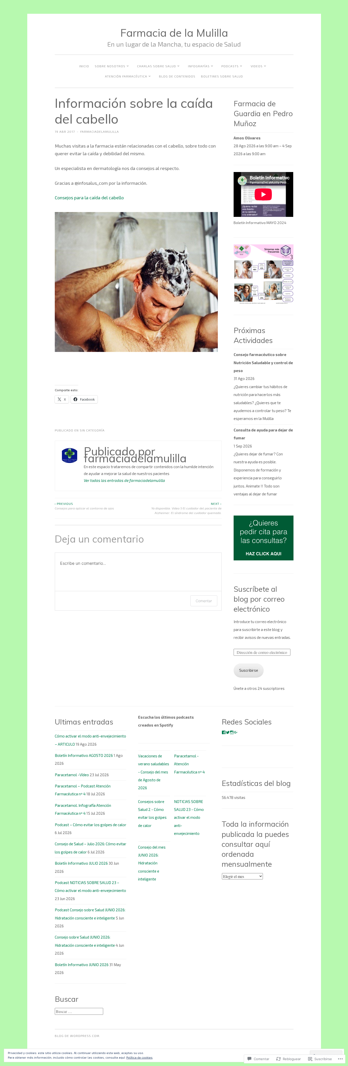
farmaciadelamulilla (99, 131)
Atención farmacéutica (126, 76)
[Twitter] (228, 732)
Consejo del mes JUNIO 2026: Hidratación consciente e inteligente (152, 863)
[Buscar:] (79, 1011)
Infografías (199, 66)
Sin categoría (92, 430)
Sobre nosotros (110, 66)
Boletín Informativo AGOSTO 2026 (84, 755)
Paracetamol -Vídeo (72, 774)
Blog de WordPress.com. (77, 1035)
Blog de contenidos (177, 76)
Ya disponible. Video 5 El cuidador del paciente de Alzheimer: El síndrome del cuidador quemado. (186, 508)
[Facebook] (224, 732)
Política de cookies (139, 1057)
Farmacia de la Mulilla (174, 32)
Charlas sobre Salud (156, 66)
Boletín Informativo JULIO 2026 (81, 863)
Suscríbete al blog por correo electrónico (259, 598)
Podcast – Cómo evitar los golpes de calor (90, 824)
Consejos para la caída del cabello (89, 197)
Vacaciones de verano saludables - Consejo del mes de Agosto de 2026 (153, 772)
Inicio (84, 66)
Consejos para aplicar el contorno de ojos (84, 506)
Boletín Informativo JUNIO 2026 (82, 964)
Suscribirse (248, 670)
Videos (257, 66)
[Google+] (236, 732)
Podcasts (230, 66)
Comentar (204, 601)
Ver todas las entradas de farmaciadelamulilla (124, 480)
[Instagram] (232, 732)
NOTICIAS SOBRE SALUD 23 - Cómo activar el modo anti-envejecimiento (189, 817)
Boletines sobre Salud (222, 76)
